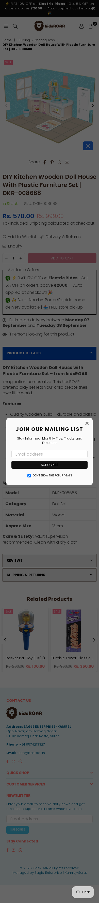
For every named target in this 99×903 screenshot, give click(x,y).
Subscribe (49, 464)
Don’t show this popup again (52, 475)
